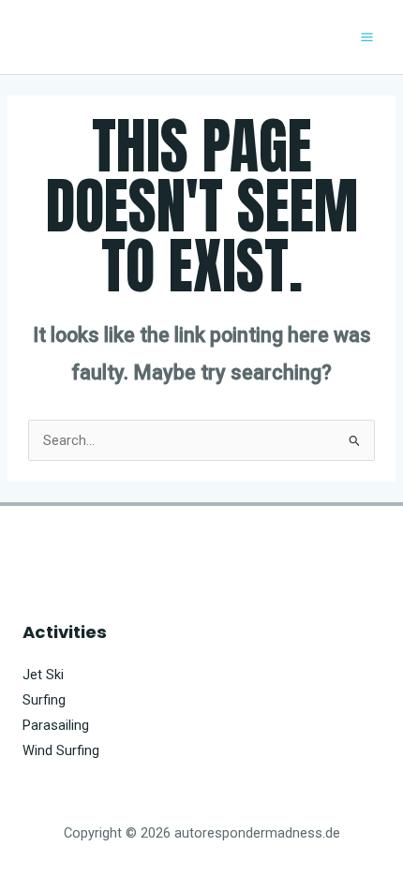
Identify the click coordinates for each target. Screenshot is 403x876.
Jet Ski (43, 674)
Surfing (44, 699)
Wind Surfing (60, 750)
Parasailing (55, 725)
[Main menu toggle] (367, 37)
